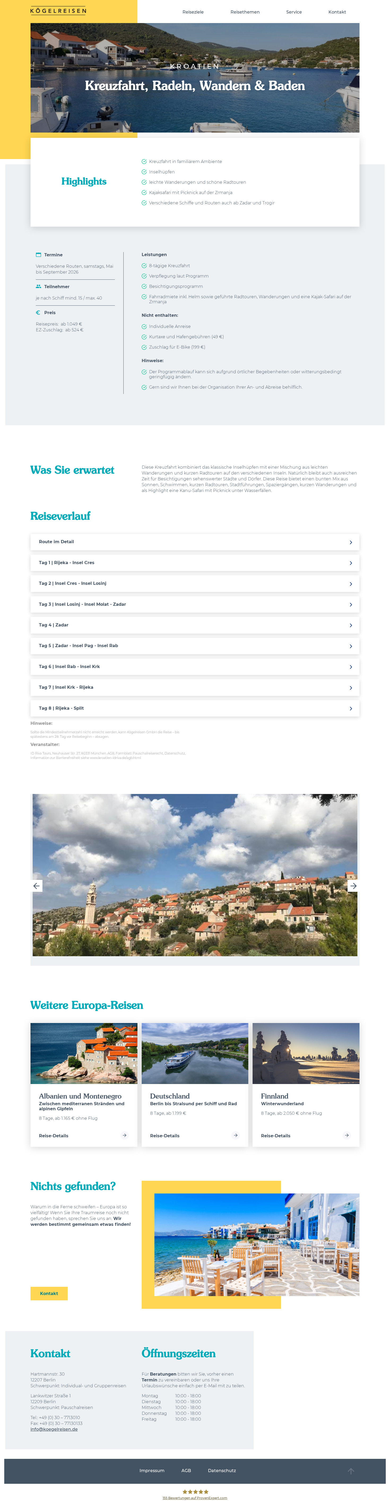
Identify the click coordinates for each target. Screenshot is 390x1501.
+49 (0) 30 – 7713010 (59, 1417)
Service (294, 12)
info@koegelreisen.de (54, 1429)
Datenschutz (222, 1470)
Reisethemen (245, 12)
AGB (186, 1470)
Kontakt (337, 12)
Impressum (152, 1470)
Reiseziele (193, 12)
